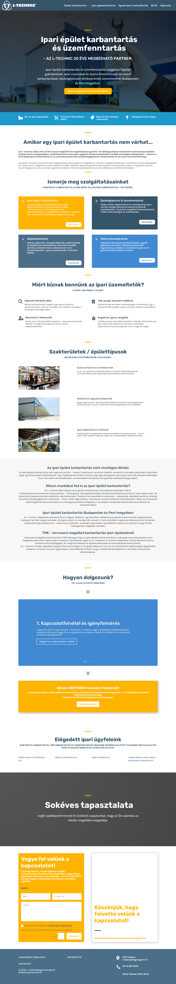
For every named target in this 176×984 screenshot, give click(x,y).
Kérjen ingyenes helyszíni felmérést (88, 91)
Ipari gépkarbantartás (104, 5)
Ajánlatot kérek (88, 704)
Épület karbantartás (75, 5)
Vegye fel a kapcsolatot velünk (56, 641)
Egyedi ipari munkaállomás (133, 5)
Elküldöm (74, 936)
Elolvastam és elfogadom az (48, 925)
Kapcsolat (165, 5)
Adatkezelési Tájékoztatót (60, 925)
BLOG (154, 5)
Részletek (73, 224)
